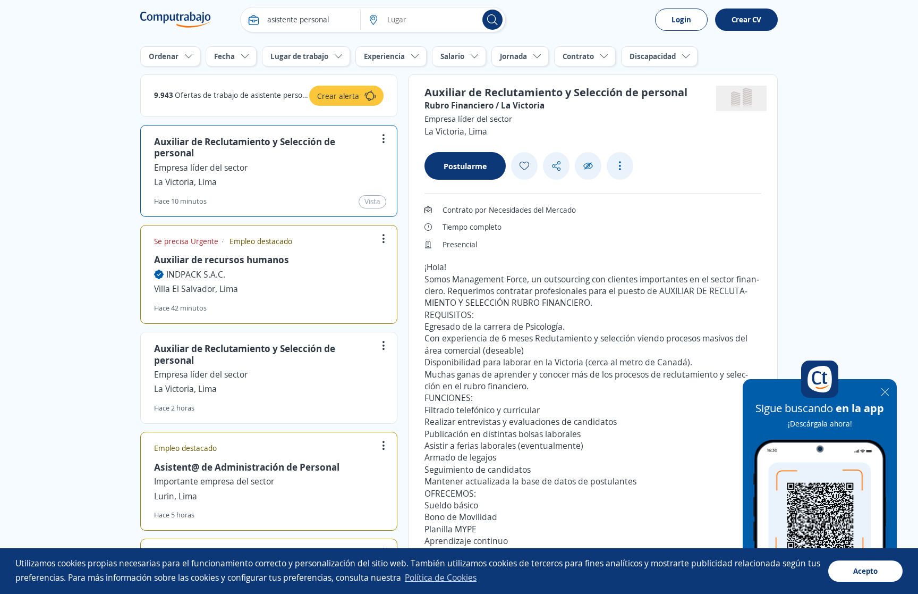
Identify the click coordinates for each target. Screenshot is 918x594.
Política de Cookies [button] (441, 577)
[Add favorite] (524, 166)
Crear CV (746, 19)
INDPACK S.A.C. (195, 274)
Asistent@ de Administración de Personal (246, 467)
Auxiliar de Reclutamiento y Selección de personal (244, 147)
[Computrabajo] (175, 20)
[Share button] (556, 166)
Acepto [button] (865, 571)
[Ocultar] (588, 166)
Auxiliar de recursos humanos (221, 259)
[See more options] (620, 166)
